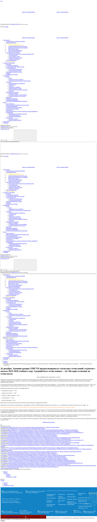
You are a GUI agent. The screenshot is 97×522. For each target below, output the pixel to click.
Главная (5, 361)
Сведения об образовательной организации (16, 101)
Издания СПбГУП (13, 119)
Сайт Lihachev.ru (10, 103)
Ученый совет (12, 84)
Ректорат (11, 86)
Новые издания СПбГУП (15, 120)
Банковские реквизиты (11, 98)
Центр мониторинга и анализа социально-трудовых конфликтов (21, 111)
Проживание (6, 121)
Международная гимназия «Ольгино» (18, 89)
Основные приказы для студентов (17, 96)
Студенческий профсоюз (12, 65)
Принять (3, 520)
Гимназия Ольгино (72, 499)
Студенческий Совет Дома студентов (15, 66)
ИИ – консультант (36, 516)
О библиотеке (9, 112)
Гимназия (5, 122)
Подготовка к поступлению (13, 52)
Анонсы (8, 475)
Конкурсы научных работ (12, 108)
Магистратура (61, 501)
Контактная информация (12, 100)
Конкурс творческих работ (15, 58)
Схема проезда (71, 496)
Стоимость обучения (50, 501)
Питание (8, 73)
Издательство (9, 117)
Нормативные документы (12, 92)
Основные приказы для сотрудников (18, 94)
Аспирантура (9, 110)
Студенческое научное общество (14, 107)
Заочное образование (11, 60)
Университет (6, 75)
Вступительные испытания (51, 505)
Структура (8, 82)
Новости (5, 362)
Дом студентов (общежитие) (15, 50)
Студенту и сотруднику (9, 63)
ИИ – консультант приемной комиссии (10, 141)
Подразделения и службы (15, 88)
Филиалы (11, 91)
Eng (1, 1)
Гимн (10, 78)
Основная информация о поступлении (17, 46)
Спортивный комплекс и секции (14, 72)
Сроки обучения (51, 498)
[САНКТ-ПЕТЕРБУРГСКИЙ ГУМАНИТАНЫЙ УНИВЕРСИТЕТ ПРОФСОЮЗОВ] (24, 492)
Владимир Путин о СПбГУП (16, 79)
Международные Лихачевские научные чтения (17, 105)
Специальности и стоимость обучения (15, 41)
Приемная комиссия (11, 42)
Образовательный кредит (14, 51)
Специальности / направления (51, 495)
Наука (4, 102)
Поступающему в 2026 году (13, 43)
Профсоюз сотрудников (12, 74)
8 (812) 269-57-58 (5, 129)
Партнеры (8, 97)
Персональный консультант (13, 516)
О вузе (7, 77)
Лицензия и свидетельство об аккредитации (20, 80)
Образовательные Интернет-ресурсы (18, 114)
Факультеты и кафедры (14, 87)
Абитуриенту (6, 40)
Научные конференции (11, 106)
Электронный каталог (14, 115)
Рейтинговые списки (13, 49)
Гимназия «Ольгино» (14, 59)
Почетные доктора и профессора (17, 83)
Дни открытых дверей (14, 56)
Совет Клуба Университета (15, 69)
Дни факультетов (13, 55)
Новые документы (13, 93)
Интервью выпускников (48, 422)
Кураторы (8, 64)
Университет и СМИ (11, 476)
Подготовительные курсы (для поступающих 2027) (21, 54)
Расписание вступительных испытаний (18, 47)
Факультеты (61, 494)
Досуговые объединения (15, 70)
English (6, 26)
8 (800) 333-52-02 (15, 24)
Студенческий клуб (11, 68)
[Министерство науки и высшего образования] (54, 512)
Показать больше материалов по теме (10, 468)
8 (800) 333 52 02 (5, 126)
